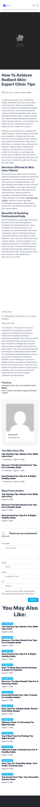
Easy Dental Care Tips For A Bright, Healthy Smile (19, 477)
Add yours (5, 536)
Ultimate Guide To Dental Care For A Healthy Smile (19, 750)
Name (4, 563)
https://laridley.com (13, 437)
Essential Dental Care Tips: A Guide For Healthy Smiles (19, 696)
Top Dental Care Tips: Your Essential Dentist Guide (20, 778)
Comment (6, 543)
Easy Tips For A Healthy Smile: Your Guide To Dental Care (19, 764)
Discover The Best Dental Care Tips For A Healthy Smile (19, 466)
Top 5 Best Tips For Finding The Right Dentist (17, 737)
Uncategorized (7, 623)
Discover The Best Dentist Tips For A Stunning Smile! (20, 682)
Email (4, 572)
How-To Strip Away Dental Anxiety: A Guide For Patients (19, 668)
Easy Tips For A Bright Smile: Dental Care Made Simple (19, 709)
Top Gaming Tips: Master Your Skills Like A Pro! (20, 455)
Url (3, 582)
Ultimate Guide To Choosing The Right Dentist (18, 723)
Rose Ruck (13, 435)
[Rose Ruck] (20, 417)
